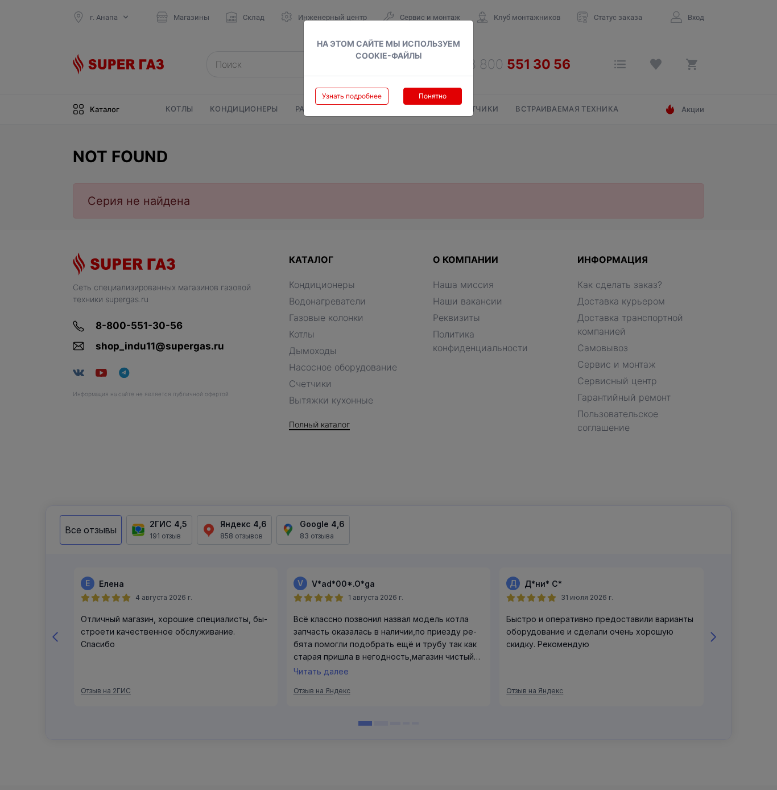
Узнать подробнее (352, 96)
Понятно (433, 96)
